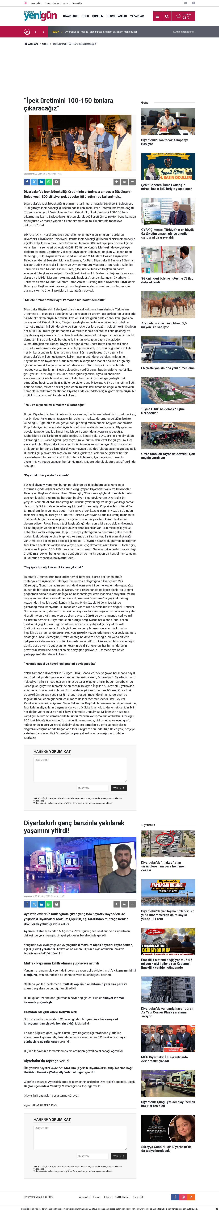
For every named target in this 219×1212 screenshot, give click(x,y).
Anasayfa (33, 44)
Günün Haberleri (52, 3)
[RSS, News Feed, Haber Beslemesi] (191, 1197)
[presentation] (35, 32)
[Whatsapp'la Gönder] (49, 182)
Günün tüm (184, 31)
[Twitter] (34, 182)
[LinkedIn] (41, 182)
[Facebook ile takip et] (175, 1197)
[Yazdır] (56, 182)
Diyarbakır (71, 16)
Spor (85, 16)
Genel (45, 44)
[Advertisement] (109, 72)
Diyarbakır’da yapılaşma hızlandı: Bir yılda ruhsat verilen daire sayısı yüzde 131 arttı (106, 31)
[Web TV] (185, 3)
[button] (117, 182)
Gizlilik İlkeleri (122, 1197)
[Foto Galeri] (193, 3)
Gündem (98, 16)
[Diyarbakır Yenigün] (40, 15)
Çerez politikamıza (180, 1209)
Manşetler (36, 3)
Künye (96, 1197)
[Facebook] (27, 182)
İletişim (107, 1197)
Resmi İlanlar (117, 16)
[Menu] (157, 16)
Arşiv (65, 3)
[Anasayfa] (25, 3)
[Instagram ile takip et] (183, 1197)
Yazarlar (137, 16)
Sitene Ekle (77, 3)
